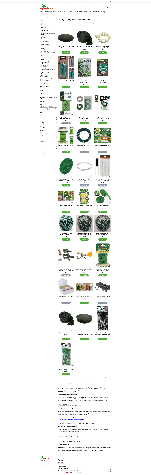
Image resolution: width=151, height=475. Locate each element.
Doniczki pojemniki (45, 62)
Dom (41, 89)
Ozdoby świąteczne (44, 83)
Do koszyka (66, 52)
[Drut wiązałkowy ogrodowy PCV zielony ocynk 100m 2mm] (84, 135)
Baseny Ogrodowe (44, 76)
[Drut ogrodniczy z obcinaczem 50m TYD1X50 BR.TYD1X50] (102, 103)
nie (42, 138)
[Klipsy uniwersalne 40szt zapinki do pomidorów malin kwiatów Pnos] (102, 135)
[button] (103, 7)
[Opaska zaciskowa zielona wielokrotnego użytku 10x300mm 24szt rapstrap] (66, 196)
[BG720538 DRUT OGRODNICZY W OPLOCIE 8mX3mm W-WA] (102, 255)
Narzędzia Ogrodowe (44, 80)
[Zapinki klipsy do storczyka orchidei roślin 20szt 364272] (66, 255)
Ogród (48, 17)
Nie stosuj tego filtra (46, 133)
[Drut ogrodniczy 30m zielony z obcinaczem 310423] (84, 68)
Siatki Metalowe (44, 51)
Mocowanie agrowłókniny (46, 26)
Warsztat (42, 90)
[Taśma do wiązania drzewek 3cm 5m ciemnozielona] (84, 37)
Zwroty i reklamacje (62, 466)
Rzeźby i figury (44, 48)
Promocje (42, 93)
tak (42, 135)
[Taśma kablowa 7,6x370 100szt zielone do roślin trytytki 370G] (66, 354)
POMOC (59, 459)
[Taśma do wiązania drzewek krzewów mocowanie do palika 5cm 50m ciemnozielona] (84, 319)
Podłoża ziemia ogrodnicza (46, 61)
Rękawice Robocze (45, 44)
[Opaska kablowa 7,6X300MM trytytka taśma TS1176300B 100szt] (102, 287)
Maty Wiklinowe (44, 35)
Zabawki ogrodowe (45, 49)
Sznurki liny (43, 55)
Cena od (42, 106)
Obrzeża (43, 37)
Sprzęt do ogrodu (43, 84)
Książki (42, 59)
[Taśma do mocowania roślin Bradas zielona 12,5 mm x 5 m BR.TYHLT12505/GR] (102, 196)
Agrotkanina (43, 27)
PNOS (43, 124)
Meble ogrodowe (44, 65)
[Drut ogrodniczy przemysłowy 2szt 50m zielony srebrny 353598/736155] (84, 103)
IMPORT (43, 122)
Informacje (60, 457)
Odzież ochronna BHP (45, 41)
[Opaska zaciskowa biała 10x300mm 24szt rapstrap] (84, 166)
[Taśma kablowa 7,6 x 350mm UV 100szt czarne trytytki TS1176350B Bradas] (102, 319)
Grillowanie (43, 63)
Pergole (42, 38)
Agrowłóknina (44, 24)
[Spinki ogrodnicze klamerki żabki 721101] (84, 196)
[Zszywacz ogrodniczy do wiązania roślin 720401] (84, 255)
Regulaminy (60, 465)
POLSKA (43, 127)
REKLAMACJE (60, 462)
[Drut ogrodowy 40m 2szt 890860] (66, 68)
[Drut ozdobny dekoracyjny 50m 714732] (66, 287)
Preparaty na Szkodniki (44, 87)
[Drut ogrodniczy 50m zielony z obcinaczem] (102, 68)
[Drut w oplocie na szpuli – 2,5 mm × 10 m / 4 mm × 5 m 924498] (66, 135)
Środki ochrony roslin (44, 86)
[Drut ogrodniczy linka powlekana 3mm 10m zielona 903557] (66, 103)
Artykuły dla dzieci (43, 75)
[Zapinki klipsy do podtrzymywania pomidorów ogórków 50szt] (102, 37)
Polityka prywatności (62, 463)
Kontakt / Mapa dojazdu (63, 460)
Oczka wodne (44, 66)
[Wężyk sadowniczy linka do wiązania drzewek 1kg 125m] (66, 223)
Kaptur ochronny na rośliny (46, 29)
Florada (43, 120)
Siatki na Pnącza (44, 54)
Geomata (43, 31)
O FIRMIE (59, 456)
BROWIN (43, 117)
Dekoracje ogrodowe (45, 72)
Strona (106, 26)
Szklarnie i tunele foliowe (46, 71)
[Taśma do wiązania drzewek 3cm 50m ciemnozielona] (66, 37)
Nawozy (41, 82)
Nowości (41, 92)
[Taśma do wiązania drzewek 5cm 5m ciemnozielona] (66, 319)
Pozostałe (43, 73)
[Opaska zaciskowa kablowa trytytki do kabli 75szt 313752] (102, 166)
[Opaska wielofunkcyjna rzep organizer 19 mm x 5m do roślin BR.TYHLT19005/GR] (66, 166)
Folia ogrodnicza (44, 30)
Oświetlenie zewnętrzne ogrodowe (48, 69)
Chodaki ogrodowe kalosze (46, 68)
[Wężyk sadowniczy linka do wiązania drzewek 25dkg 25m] (84, 223)
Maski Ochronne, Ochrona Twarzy (48, 40)
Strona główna (42, 17)
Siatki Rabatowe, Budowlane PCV (48, 52)
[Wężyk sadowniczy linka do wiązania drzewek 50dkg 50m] (102, 223)
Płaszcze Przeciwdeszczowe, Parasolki (49, 43)
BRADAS (43, 115)
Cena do (51, 106)
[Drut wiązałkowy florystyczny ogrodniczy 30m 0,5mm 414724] (84, 287)
